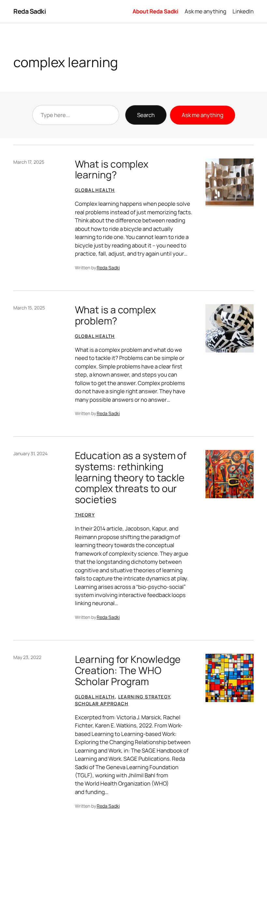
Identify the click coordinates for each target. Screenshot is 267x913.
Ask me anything (202, 115)
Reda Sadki (29, 11)
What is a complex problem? (115, 315)
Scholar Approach (101, 703)
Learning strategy (144, 697)
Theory (85, 515)
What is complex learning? (112, 169)
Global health (95, 190)
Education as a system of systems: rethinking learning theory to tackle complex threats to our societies (131, 477)
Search (146, 115)
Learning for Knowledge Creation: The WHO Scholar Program (128, 670)
